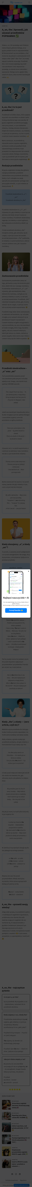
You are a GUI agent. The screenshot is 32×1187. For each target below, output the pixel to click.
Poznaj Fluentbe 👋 (16, 610)
